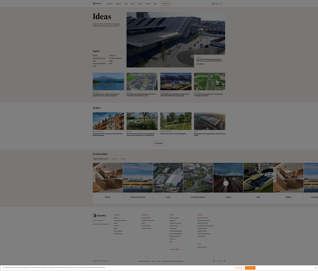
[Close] (315, 268)
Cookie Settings (238, 268)
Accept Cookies (250, 268)
